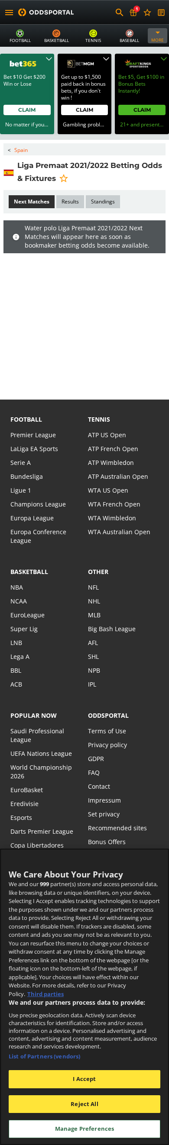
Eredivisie (24, 804)
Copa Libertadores (37, 845)
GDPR (96, 759)
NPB (94, 670)
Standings (103, 201)
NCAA (18, 601)
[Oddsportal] (46, 12)
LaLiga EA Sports (34, 449)
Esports (21, 817)
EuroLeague (27, 615)
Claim (27, 109)
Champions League (38, 504)
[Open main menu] (9, 12)
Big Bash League (112, 629)
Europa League (32, 518)
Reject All (84, 1104)
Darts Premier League (41, 831)
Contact (99, 786)
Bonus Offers (107, 842)
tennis (99, 419)
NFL (93, 587)
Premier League (33, 435)
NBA (16, 587)
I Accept (84, 1079)
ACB (16, 684)
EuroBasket (26, 790)
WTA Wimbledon (112, 518)
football (26, 419)
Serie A (20, 462)
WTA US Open (108, 490)
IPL (92, 684)
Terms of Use (107, 731)
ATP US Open (107, 435)
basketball (29, 572)
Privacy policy (107, 745)
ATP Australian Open (118, 476)
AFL (93, 643)
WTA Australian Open (119, 532)
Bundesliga (26, 476)
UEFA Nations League (41, 753)
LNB (16, 643)
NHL (94, 601)
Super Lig (24, 629)
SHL (93, 656)
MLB (94, 615)
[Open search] (120, 12)
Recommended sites (117, 828)
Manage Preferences (84, 1128)
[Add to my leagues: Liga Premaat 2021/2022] (63, 178)
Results (70, 201)
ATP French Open (113, 449)
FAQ (94, 772)
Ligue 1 (20, 490)
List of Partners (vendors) (44, 1056)
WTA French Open (114, 504)
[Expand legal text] (49, 59)
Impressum (104, 800)
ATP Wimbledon (111, 462)
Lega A (19, 656)
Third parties (45, 994)
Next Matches (31, 201)
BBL (15, 670)
